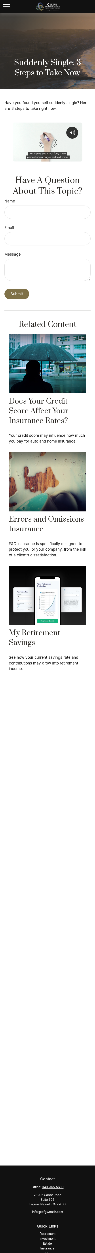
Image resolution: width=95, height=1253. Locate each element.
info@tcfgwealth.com (47, 1212)
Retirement (47, 1234)
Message (12, 254)
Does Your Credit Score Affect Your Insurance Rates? (38, 411)
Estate (47, 1243)
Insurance (47, 1248)
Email (9, 227)
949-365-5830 (53, 1187)
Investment (47, 1238)
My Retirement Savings (34, 638)
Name (9, 201)
